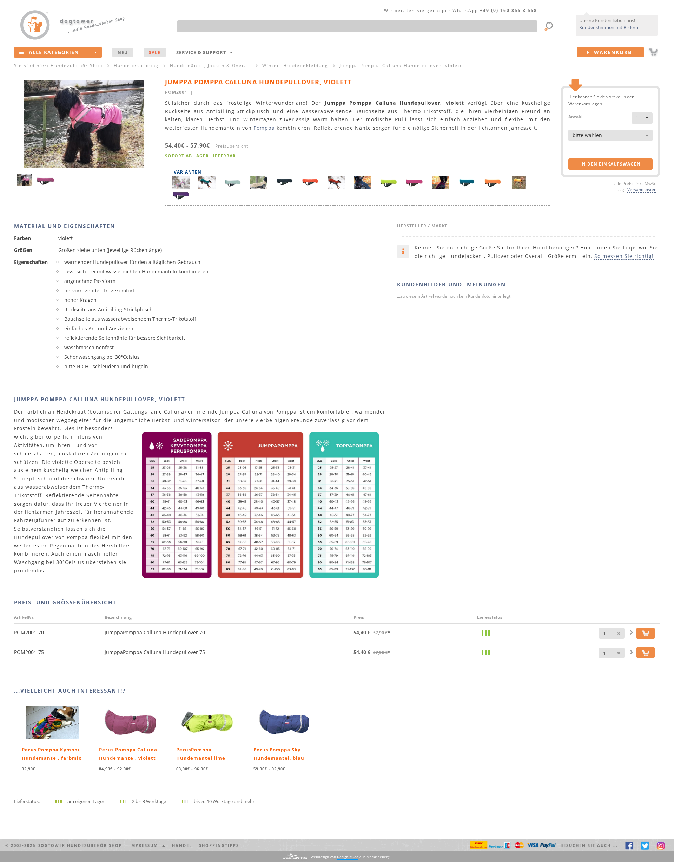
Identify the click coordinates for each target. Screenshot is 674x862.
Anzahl (575, 116)
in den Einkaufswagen (610, 164)
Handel (182, 845)
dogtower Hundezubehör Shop (79, 845)
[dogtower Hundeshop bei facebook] (629, 845)
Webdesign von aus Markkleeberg (350, 856)
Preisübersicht (231, 146)
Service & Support (202, 52)
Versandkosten (641, 189)
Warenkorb (611, 52)
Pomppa (264, 127)
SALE (154, 52)
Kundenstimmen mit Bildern (608, 27)
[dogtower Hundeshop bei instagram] (661, 845)
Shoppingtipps (219, 845)
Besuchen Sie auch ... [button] (589, 845)
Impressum (145, 845)
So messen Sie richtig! (624, 256)
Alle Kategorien (54, 52)
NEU (123, 52)
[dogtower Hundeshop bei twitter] (645, 845)
